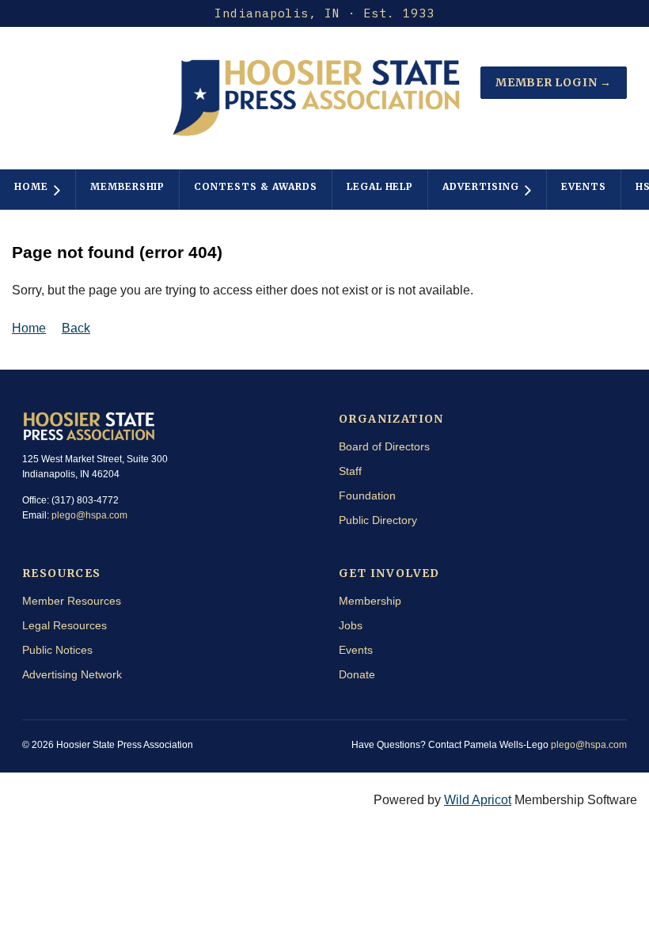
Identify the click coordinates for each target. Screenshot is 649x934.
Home (29, 328)
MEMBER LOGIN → (553, 82)
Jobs (350, 625)
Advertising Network (72, 674)
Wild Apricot (477, 800)
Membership (370, 600)
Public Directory (378, 520)
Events (356, 650)
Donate (357, 674)
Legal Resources (64, 625)
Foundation (367, 495)
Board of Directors (384, 446)
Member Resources (71, 600)
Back (76, 328)
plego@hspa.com (89, 515)
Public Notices (57, 650)
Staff (350, 471)
